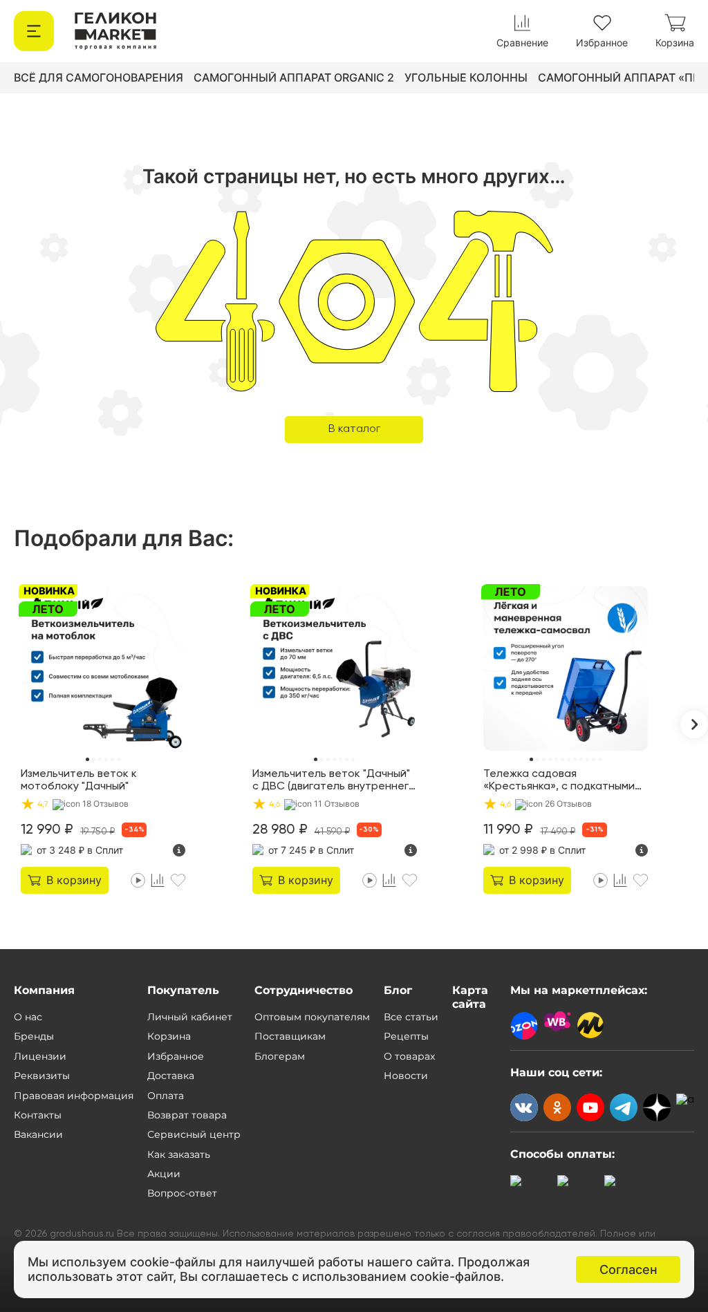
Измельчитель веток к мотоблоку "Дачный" (79, 780)
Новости (406, 1075)
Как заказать (178, 1154)
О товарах (409, 1056)
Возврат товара (187, 1115)
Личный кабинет (189, 1017)
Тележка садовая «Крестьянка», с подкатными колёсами (559, 781)
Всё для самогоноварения (98, 77)
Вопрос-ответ (182, 1193)
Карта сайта (470, 997)
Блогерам (279, 1056)
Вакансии (38, 1134)
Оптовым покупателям (312, 1017)
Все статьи (411, 1017)
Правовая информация (73, 1095)
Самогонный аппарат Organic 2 (294, 77)
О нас (28, 1017)
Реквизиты (42, 1075)
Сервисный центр (194, 1134)
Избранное (175, 1056)
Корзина (169, 1036)
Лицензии (40, 1056)
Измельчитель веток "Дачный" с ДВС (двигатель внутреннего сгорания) (334, 781)
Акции (163, 1174)
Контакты (38, 1115)
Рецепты (406, 1036)
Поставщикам (290, 1036)
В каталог (354, 429)
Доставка (170, 1075)
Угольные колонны (466, 77)
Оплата (165, 1095)
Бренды (34, 1036)
